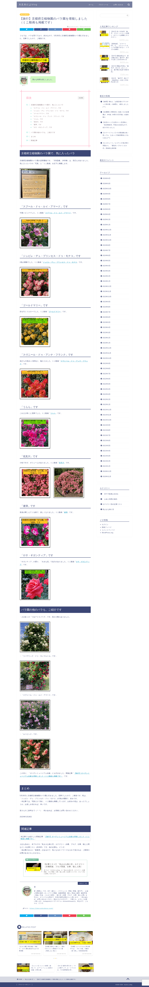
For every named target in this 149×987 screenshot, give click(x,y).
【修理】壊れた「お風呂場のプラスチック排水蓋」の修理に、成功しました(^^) (116, 104)
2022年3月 (106, 394)
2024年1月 (106, 281)
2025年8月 (106, 199)
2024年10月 (107, 240)
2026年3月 (106, 183)
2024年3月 (106, 271)
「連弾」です (36, 124)
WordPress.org (107, 532)
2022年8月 (106, 368)
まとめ (33, 136)
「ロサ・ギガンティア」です (42, 127)
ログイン (105, 524)
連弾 (66, 512)
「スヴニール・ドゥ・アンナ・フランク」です (48, 116)
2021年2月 (106, 461)
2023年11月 (107, 291)
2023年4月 (106, 327)
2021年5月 (106, 445)
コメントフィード (108, 530)
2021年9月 (106, 425)
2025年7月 (106, 204)
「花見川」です (37, 122)
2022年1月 (106, 404)
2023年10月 (107, 296)
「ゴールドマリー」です (40, 113)
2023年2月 (106, 338)
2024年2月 (106, 276)
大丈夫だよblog (28, 4)
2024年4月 (106, 266)
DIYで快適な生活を (110, 494)
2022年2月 (106, 399)
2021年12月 (107, 409)
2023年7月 (106, 312)
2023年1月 (106, 343)
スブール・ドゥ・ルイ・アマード (58, 213)
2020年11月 (107, 476)
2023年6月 (106, 317)
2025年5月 (106, 209)
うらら (52, 413)
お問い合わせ (118, 5)
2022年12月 (107, 348)
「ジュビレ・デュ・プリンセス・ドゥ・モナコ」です (50, 111)
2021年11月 (107, 415)
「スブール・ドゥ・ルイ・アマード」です (46, 108)
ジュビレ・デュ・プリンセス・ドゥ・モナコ (60, 262)
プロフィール (103, 5)
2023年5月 (106, 322)
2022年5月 (106, 384)
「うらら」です (37, 119)
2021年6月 (106, 440)
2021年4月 (106, 451)
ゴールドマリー (55, 311)
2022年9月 (106, 363)
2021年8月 (106, 430)
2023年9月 (106, 301)
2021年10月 (107, 420)
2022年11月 (107, 353)
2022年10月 (107, 358)
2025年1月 (106, 224)
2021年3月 (106, 456)
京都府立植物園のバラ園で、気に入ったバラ (47, 105)
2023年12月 (107, 286)
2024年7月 (106, 250)
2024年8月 (106, 245)
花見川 (61, 463)
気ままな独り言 (25, 14)
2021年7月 (106, 435)
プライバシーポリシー (24, 984)
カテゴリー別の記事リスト (112, 504)
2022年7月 (106, 374)
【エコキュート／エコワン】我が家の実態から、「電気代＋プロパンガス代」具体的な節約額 (116, 145)
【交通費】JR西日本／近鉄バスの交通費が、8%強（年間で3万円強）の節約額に (116, 114)
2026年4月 (106, 178)
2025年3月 (106, 214)
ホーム (91, 5)
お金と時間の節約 (110, 499)
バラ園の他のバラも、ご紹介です (43, 132)
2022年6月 (106, 379)
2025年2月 (106, 219)
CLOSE (81, 97)
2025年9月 (106, 194)
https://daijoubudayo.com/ (41, 908)
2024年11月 (107, 235)
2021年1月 (106, 466)
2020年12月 (107, 471)
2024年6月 (106, 255)
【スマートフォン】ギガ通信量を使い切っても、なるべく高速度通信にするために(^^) (116, 135)
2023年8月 (106, 307)
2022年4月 (106, 389)
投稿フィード (107, 527)
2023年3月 (106, 332)
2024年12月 (107, 230)
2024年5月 (106, 260)
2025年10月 (107, 188)
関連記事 (34, 140)
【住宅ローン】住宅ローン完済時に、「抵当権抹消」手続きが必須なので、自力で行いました (116, 125)
